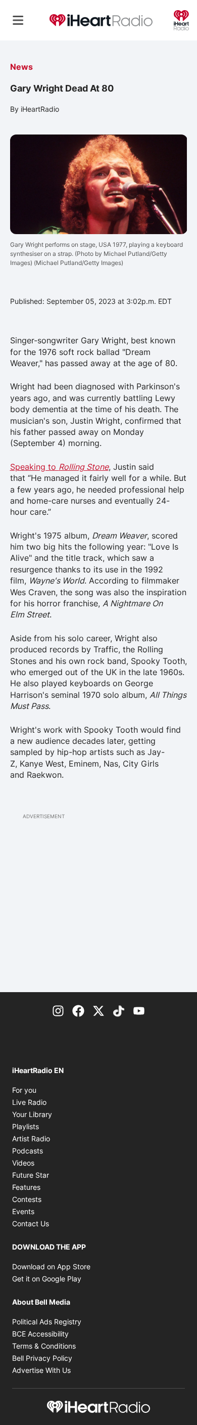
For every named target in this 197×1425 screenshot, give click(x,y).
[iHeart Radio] (181, 19)
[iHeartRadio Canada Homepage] (101, 20)
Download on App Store (51, 1266)
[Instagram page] (58, 1010)
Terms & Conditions (44, 1346)
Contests (26, 1199)
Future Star (30, 1175)
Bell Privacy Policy (42, 1358)
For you (24, 1090)
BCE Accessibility (40, 1333)
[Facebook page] (78, 1010)
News (21, 67)
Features (26, 1187)
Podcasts (27, 1150)
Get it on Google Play (46, 1278)
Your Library (32, 1114)
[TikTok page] (119, 1010)
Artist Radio (31, 1138)
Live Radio (29, 1102)
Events (23, 1211)
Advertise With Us (41, 1370)
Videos (23, 1163)
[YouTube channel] (139, 1010)
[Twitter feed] (98, 1010)
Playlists (25, 1126)
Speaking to (59, 467)
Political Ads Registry (46, 1321)
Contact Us (30, 1223)
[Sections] (18, 20)
